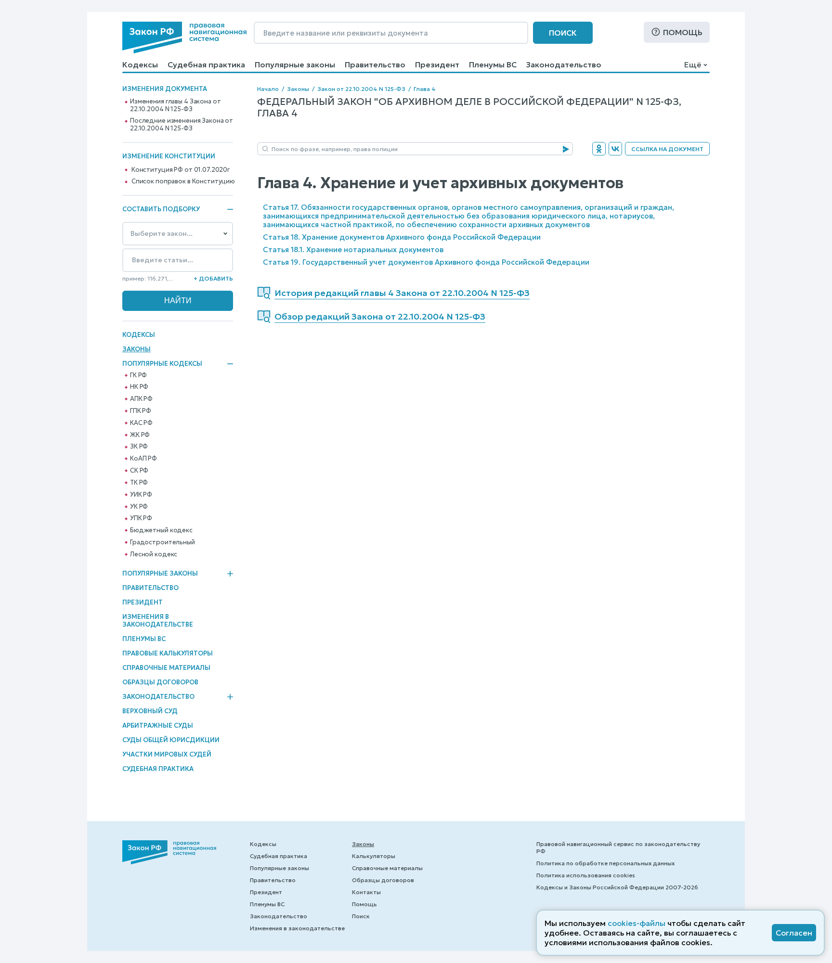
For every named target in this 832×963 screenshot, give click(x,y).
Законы (136, 349)
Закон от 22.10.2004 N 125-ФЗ (361, 88)
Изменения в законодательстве (157, 621)
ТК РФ (139, 483)
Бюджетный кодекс (161, 530)
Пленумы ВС (493, 64)
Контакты (366, 892)
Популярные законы (295, 64)
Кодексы (140, 64)
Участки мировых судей (166, 754)
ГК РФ (138, 375)
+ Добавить (213, 278)
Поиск (563, 33)
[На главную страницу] (184, 37)
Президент (437, 64)
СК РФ (139, 471)
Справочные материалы (166, 668)
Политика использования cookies (585, 875)
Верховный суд (150, 711)
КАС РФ (141, 423)
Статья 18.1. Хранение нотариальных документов (353, 249)
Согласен (794, 932)
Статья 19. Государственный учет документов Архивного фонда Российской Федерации (426, 262)
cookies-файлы (636, 923)
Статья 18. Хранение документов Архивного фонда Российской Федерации (402, 237)
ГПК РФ (140, 411)
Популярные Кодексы (162, 364)
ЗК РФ (139, 446)
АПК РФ (141, 399)
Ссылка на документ (667, 149)
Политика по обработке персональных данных (605, 863)
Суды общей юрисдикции (171, 740)
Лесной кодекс (153, 554)
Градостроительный (162, 542)
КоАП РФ (143, 458)
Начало (268, 88)
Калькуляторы (373, 856)
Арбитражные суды (157, 725)
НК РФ (139, 387)
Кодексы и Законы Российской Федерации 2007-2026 (617, 887)
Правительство (375, 64)
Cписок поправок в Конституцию (183, 181)
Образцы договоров (160, 682)
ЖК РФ (140, 435)
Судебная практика (206, 64)
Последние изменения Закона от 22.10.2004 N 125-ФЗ (181, 124)
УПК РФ (141, 518)
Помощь (682, 32)
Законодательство (563, 64)
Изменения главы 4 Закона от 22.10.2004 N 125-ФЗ (175, 105)
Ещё (692, 64)
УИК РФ (141, 495)
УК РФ (139, 507)
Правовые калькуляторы (167, 653)
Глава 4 (425, 88)
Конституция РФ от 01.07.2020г (180, 170)
